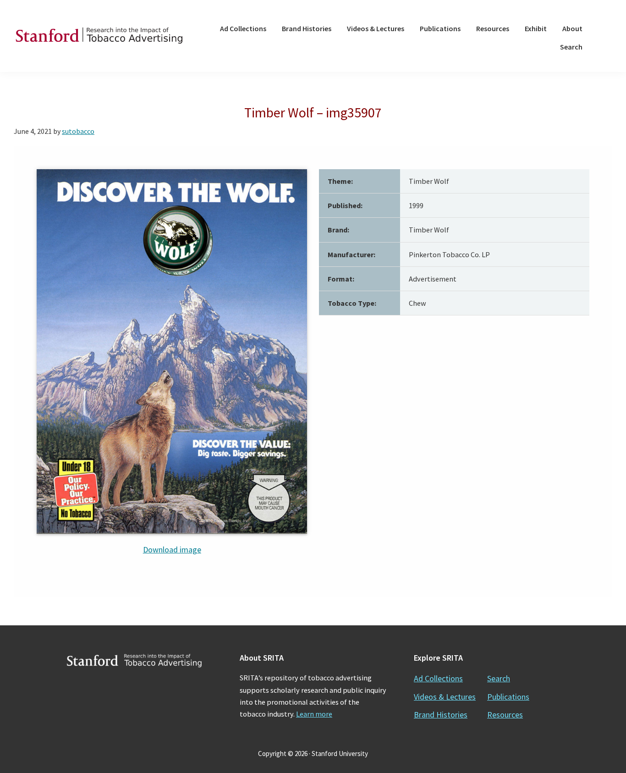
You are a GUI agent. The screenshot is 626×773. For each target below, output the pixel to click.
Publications (508, 696)
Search (498, 678)
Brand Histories (440, 714)
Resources (505, 714)
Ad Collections (438, 678)
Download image (172, 549)
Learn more (314, 713)
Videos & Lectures (445, 696)
